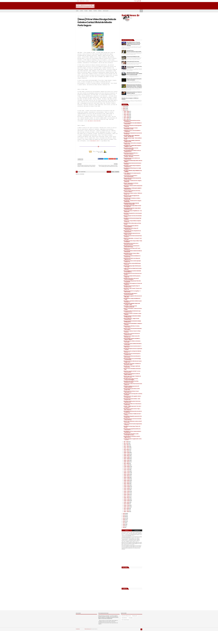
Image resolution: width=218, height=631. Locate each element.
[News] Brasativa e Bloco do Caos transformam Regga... (131, 148)
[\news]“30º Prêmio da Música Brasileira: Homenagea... (133, 344)
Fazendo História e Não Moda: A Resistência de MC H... (130, 294)
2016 (124, 524)
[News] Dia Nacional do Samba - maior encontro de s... (132, 399)
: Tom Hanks (130, 617)
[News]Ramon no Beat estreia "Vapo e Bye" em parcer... (132, 409)
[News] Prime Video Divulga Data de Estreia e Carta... (131, 196)
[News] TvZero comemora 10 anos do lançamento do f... (132, 334)
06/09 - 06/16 (126, 477)
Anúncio (127, 530)
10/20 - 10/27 (126, 447)
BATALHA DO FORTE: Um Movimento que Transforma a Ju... (132, 311)
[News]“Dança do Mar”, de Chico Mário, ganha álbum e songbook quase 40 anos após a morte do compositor (108, 617)
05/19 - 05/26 (126, 482)
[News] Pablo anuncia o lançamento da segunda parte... (132, 231)
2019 (124, 519)
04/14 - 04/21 (126, 489)
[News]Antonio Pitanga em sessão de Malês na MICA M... (132, 374)
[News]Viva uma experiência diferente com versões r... (132, 429)
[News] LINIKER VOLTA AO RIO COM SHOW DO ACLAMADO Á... (132, 271)
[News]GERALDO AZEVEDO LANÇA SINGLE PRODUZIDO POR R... (132, 209)
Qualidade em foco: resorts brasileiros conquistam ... (132, 131)
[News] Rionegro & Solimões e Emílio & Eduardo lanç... (132, 199)
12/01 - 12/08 (126, 117)
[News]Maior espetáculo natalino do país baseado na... (133, 301)
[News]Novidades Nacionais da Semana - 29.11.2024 (133, 164)
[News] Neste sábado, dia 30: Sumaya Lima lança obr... (133, 186)
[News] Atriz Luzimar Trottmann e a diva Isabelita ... (132, 314)
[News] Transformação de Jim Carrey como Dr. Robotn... (132, 191)
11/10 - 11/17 (126, 443)
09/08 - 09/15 (126, 457)
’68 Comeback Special (125, 619)
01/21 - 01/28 (126, 508)
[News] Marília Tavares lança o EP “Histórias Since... (131, 229)
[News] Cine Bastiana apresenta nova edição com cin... (132, 234)
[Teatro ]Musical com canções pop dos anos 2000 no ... (132, 174)
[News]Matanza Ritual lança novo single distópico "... (132, 169)
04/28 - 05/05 (127, 486)
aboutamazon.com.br (95, 140)
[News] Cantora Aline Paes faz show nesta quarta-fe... (133, 384)
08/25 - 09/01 (126, 460)
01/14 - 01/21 (126, 510)
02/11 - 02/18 (126, 503)
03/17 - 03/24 (126, 496)
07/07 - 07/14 (127, 471)
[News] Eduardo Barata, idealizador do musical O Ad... (132, 256)
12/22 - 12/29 (126, 112)
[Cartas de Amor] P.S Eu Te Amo (133, 61)
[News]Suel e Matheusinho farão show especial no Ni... (132, 402)
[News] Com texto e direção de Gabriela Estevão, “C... (132, 352)
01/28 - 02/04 (127, 506)
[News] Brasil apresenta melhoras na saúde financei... (132, 159)
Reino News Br (130, 15)
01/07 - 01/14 (126, 511)
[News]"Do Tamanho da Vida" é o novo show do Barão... (132, 372)
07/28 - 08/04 (127, 466)
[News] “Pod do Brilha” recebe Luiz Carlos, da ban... (133, 309)
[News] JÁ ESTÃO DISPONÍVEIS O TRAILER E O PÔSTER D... (133, 324)
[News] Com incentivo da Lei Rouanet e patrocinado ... (132, 357)
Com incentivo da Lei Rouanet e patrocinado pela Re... (130, 176)
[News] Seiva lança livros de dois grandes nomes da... (133, 126)
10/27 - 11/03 (126, 446)
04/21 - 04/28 (127, 488)
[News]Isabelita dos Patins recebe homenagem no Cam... (131, 434)
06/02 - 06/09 (127, 479)
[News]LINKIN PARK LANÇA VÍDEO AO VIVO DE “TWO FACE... (132, 206)
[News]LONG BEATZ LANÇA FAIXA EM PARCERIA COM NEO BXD (131, 204)
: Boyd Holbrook (124, 617)
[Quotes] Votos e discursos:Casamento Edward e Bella (134, 51)
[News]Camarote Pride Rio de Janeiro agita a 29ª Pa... (132, 437)
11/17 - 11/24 (126, 441)
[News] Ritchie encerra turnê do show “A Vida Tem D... (132, 347)
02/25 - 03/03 (127, 500)
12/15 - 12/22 (126, 114)
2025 (124, 108)
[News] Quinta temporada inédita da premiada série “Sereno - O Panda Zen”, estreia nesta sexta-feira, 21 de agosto (134, 86)
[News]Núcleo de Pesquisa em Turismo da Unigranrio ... (133, 284)
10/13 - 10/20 (126, 449)
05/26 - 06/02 (127, 480)
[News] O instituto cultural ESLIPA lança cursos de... (132, 264)
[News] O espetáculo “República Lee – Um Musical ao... (133, 211)
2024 (124, 110)
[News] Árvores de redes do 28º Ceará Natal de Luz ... (132, 249)
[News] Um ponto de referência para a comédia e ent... (132, 354)
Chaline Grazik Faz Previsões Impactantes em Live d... (133, 424)
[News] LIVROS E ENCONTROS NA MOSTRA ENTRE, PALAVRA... (132, 179)
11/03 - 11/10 (126, 444)
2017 (124, 522)
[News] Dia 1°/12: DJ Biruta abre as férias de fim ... (132, 224)
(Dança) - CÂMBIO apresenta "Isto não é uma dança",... (132, 407)
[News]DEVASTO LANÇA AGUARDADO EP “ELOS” (132, 299)
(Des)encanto (134, 615)
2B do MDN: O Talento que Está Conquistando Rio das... (130, 306)
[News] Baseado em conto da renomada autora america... (132, 419)
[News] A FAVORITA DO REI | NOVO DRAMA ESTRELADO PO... (132, 321)
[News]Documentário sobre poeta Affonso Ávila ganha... (131, 279)
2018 (124, 521)
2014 (124, 527)
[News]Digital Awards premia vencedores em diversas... (133, 412)
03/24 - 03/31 (126, 494)
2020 (124, 518)
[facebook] (134, 1)
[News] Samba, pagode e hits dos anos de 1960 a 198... (133, 296)
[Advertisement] (129, 30)
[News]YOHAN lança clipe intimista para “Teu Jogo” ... (132, 266)
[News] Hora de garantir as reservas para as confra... (133, 214)
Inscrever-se (137, 530)
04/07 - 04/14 (127, 491)
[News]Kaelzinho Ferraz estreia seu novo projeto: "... (133, 274)
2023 (124, 513)
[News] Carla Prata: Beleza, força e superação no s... (131, 392)
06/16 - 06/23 (126, 475)
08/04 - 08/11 (126, 465)
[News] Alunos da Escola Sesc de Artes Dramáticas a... (132, 121)
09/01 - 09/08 (127, 458)
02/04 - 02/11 (126, 505)
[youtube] (137, 1)
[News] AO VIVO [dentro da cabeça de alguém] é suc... (132, 259)
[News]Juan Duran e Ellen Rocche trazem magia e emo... (133, 362)
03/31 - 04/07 (127, 492)
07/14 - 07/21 (126, 469)
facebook (117, 171)
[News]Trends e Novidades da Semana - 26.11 (132, 369)
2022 (124, 515)
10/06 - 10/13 (126, 451)
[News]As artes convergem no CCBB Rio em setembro (130, 99)
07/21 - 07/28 (126, 468)
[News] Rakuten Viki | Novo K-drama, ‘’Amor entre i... (131, 326)
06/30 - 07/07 (127, 472)
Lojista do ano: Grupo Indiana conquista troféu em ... (132, 221)
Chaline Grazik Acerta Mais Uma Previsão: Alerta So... (133, 269)
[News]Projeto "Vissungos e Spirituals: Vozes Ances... (132, 367)
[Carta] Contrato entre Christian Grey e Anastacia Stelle (134, 67)
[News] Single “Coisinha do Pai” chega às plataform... (132, 181)
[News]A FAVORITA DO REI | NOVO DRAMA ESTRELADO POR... (132, 316)
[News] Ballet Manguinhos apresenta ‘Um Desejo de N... (133, 417)
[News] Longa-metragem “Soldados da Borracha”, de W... (132, 377)
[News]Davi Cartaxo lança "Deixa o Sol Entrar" (132, 427)
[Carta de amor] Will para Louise (133, 56)
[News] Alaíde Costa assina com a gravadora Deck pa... (131, 244)
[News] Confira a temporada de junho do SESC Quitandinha (134, 79)
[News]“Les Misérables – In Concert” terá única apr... (133, 239)
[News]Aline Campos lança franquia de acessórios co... (132, 166)
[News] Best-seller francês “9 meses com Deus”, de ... (133, 289)
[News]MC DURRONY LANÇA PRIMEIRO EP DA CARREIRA (133, 171)
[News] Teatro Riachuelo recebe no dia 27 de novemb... (133, 422)
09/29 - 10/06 (126, 452)
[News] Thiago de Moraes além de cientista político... (131, 226)
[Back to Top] (141, 629)
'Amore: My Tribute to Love (126, 615)
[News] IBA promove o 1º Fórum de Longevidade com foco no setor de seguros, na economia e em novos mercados (133, 44)
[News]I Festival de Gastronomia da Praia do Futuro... (133, 236)
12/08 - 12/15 (126, 116)
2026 (124, 106)
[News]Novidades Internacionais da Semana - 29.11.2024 (131, 156)
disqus (113, 171)
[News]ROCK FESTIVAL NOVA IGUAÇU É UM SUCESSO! (132, 219)
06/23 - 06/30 (127, 474)
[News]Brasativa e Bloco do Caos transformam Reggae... (131, 379)
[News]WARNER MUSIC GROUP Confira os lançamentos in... (132, 151)
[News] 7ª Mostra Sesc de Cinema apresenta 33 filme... (131, 184)
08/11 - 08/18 (126, 463)
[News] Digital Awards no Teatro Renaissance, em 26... (131, 128)
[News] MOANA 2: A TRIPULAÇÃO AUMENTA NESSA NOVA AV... (132, 189)
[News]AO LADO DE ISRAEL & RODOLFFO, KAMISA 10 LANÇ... (132, 141)
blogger (108, 171)
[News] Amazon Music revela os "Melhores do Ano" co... (133, 194)
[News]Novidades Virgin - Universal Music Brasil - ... (133, 138)
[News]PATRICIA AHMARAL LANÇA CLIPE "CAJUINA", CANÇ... (132, 304)
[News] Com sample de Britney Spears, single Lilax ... (132, 276)
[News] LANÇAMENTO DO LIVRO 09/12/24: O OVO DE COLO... (133, 123)
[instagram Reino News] (139, 1)
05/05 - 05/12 (126, 485)
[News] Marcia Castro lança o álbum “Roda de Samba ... (131, 254)
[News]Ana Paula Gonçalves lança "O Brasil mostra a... (132, 286)
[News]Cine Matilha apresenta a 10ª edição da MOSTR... (131, 387)
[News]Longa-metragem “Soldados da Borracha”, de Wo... (132, 364)
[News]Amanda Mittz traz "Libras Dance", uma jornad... (133, 404)
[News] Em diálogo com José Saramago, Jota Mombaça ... (132, 359)
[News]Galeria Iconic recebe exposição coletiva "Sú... (132, 261)
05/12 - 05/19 (126, 483)
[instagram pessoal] (140, 1)
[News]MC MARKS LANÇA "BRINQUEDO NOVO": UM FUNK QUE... (132, 136)
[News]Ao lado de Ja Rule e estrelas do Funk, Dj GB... (132, 341)
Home (77, 10)
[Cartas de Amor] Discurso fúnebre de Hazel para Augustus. (134, 92)
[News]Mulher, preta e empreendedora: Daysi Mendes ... (132, 432)
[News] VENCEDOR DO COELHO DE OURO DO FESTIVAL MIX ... (133, 251)
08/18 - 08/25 (126, 461)
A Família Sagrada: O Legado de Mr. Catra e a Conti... (132, 439)
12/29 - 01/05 (126, 111)
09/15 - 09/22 (126, 455)
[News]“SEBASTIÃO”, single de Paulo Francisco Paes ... (131, 319)
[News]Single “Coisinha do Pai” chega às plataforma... (132, 201)
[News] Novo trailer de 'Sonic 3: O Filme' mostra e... (132, 331)
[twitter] (135, 1)
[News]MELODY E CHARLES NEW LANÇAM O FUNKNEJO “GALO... (132, 146)
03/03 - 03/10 (127, 499)
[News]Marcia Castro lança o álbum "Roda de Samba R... (133, 241)
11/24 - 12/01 (126, 119)
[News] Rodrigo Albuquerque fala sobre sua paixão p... (132, 281)
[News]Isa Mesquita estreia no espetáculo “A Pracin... (133, 349)
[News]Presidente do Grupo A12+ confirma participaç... (133, 394)
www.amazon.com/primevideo (94, 120)
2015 (124, 525)
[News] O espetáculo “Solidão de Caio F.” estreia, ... (132, 414)
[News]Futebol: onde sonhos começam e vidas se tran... (132, 143)
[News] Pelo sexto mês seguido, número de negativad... (132, 397)
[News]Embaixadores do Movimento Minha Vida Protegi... (131, 246)
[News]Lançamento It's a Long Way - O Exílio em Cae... (132, 291)
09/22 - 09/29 (127, 454)
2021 (124, 516)
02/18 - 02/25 (126, 502)
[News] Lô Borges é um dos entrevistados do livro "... (133, 216)
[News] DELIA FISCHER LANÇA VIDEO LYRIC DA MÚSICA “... (133, 161)
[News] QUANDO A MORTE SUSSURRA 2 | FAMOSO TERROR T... (132, 339)
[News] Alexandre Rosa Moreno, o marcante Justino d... (131, 153)
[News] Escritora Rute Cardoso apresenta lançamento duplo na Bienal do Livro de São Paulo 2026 (134, 73)
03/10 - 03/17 (126, 497)
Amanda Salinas (94, 628)
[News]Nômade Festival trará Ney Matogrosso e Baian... (131, 382)
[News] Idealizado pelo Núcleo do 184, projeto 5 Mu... (132, 389)
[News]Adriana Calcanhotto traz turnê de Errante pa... (133, 133)
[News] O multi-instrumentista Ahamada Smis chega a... (133, 329)
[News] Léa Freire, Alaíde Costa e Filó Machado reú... (131, 336)
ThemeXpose (82, 628)
